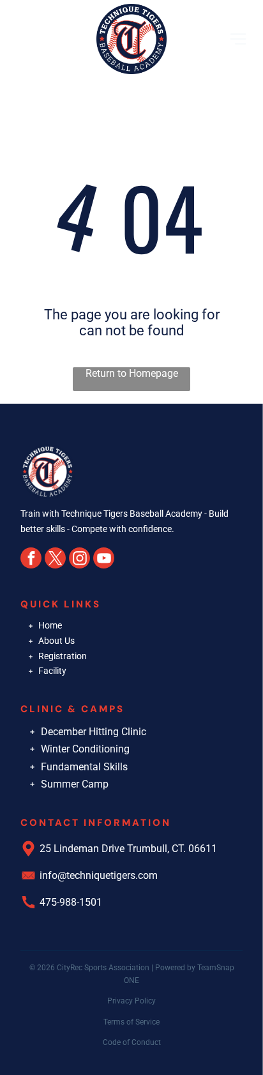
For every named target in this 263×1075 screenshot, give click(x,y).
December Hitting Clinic (93, 732)
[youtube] (103, 559)
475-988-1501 (71, 902)
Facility (52, 671)
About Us (56, 641)
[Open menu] (238, 39)
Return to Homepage (132, 373)
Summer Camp (75, 784)
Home (50, 625)
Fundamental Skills (84, 767)
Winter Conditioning (85, 749)
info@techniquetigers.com (99, 875)
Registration (62, 656)
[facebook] (30, 559)
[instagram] (79, 559)
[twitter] (55, 559)
